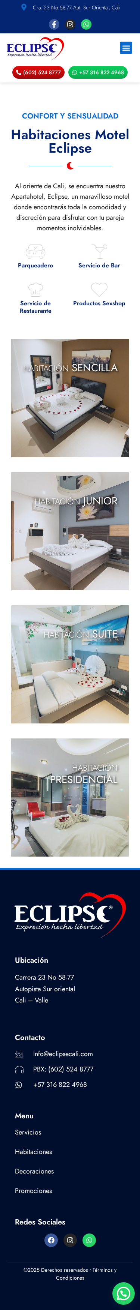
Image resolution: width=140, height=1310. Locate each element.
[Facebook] (51, 1240)
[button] (126, 47)
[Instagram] (70, 24)
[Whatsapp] (86, 24)
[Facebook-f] (54, 24)
